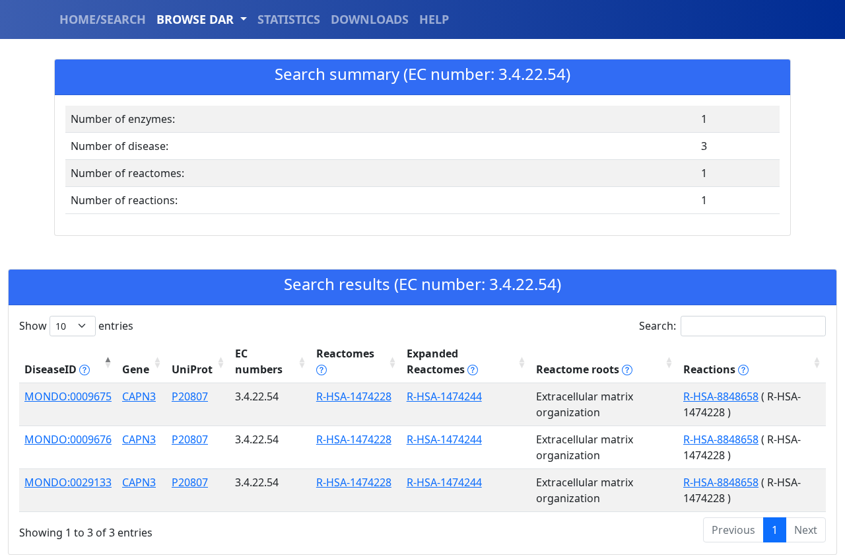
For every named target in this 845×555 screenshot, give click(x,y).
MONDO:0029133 (68, 482)
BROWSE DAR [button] (196, 19)
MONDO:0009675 (68, 396)
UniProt (192, 369)
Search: (657, 325)
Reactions (710, 369)
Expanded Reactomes (437, 361)
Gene (135, 369)
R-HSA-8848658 (721, 396)
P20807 (190, 396)
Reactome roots (579, 369)
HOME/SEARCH (102, 19)
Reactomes (345, 353)
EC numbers (259, 361)
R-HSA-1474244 (444, 396)
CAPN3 (139, 396)
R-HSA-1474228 (353, 396)
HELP (434, 19)
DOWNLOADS (370, 19)
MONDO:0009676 (68, 439)
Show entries (76, 325)
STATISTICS (288, 19)
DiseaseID (51, 369)
